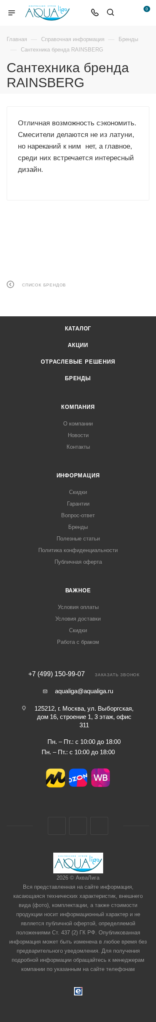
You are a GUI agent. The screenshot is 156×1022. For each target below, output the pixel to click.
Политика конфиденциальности (78, 550)
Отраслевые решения (78, 362)
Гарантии (78, 504)
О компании (78, 424)
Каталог (78, 328)
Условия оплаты (78, 607)
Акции (78, 345)
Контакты (78, 447)
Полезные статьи (78, 538)
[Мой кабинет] (126, 13)
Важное (78, 590)
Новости (78, 435)
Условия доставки (78, 619)
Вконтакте (57, 826)
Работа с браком (78, 642)
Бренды (78, 378)
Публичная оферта (78, 562)
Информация (78, 475)
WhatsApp (99, 826)
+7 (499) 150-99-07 (56, 674)
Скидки (78, 492)
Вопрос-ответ (78, 515)
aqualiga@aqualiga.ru (84, 690)
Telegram (78, 826)
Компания (77, 407)
